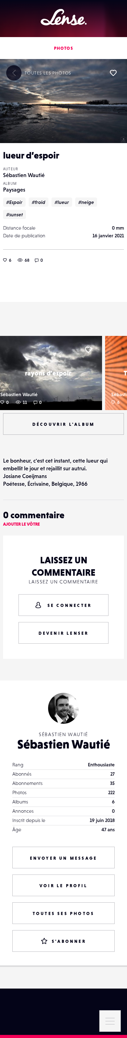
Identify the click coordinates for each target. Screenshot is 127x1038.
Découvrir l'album (63, 424)
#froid (38, 202)
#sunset (14, 214)
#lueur (62, 202)
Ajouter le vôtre (21, 524)
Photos (63, 48)
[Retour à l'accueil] (64, 17)
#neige (86, 202)
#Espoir (14, 202)
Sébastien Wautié (24, 175)
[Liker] (113, 73)
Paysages (14, 189)
